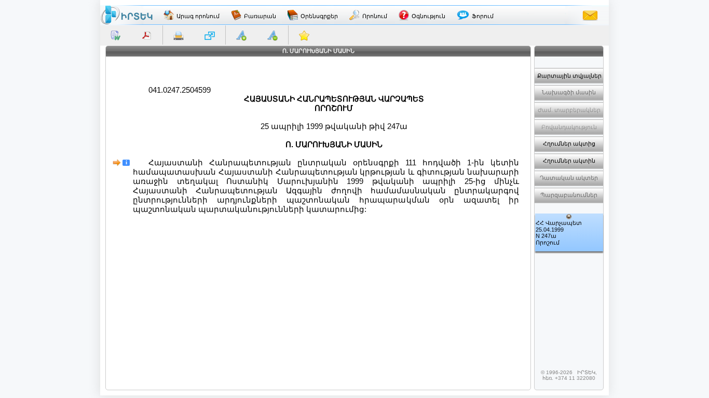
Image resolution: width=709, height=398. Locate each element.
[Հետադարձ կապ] (590, 15)
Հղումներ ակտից (569, 143)
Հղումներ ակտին (569, 161)
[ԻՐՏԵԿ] (127, 15)
